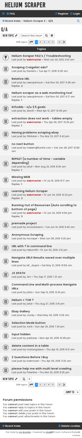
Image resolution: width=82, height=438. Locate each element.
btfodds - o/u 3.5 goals (29, 107)
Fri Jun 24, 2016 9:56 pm (58, 213)
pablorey (32, 338)
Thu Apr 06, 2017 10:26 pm (59, 122)
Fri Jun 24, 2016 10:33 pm (58, 194)
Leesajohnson (35, 82)
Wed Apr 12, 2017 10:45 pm (52, 110)
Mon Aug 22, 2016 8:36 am (50, 166)
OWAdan (32, 136)
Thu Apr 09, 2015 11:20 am (56, 360)
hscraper (32, 238)
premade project (24, 223)
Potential (32, 372)
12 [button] (59, 41)
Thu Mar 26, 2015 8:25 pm (54, 372)
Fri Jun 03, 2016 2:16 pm (54, 250)
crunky (31, 315)
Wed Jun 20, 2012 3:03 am (59, 59)
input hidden (21, 334)
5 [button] (53, 41)
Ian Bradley (25, 432)
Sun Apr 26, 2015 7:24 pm (49, 326)
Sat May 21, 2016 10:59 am (57, 265)
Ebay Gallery (21, 311)
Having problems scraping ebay (35, 132)
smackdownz (35, 227)
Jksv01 (30, 110)
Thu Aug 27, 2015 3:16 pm (49, 303)
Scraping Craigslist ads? (30, 67)
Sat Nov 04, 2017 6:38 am (61, 82)
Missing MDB (21, 177)
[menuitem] (10, 13)
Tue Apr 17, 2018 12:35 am (53, 71)
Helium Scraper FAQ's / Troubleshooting (41, 56)
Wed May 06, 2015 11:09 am (53, 315)
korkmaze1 (33, 360)
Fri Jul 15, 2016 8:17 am (57, 180)
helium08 (32, 250)
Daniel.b (31, 71)
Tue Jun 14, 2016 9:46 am (60, 227)
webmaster (34, 59)
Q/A (4, 29)
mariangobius (35, 349)
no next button (23, 144)
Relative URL (20, 79)
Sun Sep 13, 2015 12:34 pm (50, 292)
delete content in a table (30, 346)
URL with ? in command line (32, 246)
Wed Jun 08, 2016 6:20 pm (55, 238)
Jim (29, 276)
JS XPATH (18, 273)
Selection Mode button (29, 323)
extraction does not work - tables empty (42, 118)
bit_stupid (33, 265)
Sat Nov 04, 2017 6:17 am (60, 96)
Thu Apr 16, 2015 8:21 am (60, 349)
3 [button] (44, 41)
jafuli (29, 166)
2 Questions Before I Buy (30, 357)
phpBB (49, 432)
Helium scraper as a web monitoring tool (42, 93)
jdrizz (30, 292)
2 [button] (40, 41)
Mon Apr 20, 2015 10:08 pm (55, 338)
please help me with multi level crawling (41, 368)
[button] (31, 42)
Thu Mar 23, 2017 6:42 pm (54, 136)
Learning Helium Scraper (30, 191)
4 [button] (48, 41)
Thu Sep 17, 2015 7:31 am (48, 276)
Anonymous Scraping (27, 235)
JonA (29, 326)
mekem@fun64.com (39, 147)
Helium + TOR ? (23, 300)
